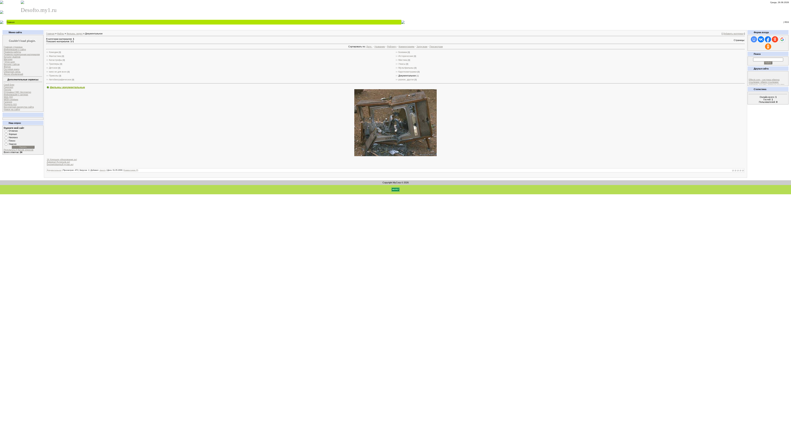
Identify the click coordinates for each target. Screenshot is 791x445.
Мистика (402, 60)
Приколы (53, 75)
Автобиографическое (60, 79)
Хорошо (13, 134)
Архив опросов (25, 150)
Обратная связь (12, 71)
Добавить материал (733, 33)
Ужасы (401, 64)
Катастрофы (55, 60)
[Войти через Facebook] (768, 39)
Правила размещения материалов (22, 54)
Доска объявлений (13, 74)
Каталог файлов (12, 57)
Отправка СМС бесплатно (17, 92)
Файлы (60, 33)
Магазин (8, 59)
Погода (7, 89)
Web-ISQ (8, 97)
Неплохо (13, 137)
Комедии (53, 52)
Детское (53, 68)
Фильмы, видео (75, 33)
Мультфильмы (406, 68)
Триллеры (54, 64)
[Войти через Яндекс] (775, 39)
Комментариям (406, 46)
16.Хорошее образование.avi (62, 159)
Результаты (10, 150)
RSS (787, 22)
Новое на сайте (12, 109)
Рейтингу (392, 46)
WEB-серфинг (11, 99)
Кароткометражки (407, 71)
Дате (368, 46)
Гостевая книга (11, 69)
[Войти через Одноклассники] (768, 46)
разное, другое (406, 79)
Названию (379, 46)
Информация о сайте (15, 49)
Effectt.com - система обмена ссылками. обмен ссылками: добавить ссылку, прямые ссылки (766, 80)
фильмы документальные (67, 87)
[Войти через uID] (754, 39)
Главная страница (13, 47)
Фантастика (55, 56)
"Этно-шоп (9, 62)
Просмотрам (436, 46)
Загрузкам (422, 46)
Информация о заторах (16, 94)
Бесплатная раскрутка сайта (19, 107)
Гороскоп (8, 87)
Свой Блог (9, 84)
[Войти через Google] (782, 39)
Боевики (402, 52)
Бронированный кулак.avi (60, 164)
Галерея (8, 102)
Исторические (405, 56)
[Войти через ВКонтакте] (761, 39)
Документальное (407, 75)
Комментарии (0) (131, 170)
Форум (7, 67)
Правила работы (12, 52)
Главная (10, 22)
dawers (102, 170)
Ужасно (12, 144)
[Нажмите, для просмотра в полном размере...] (395, 155)
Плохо (12, 140)
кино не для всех (58, 71)
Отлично (13, 131)
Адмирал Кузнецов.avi (58, 162)
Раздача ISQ (10, 104)
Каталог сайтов (12, 64)
